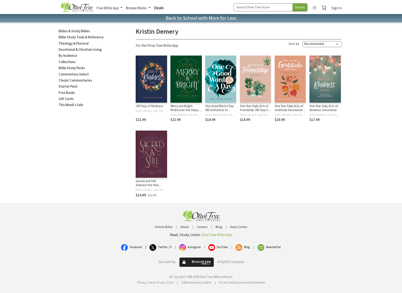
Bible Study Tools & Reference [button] (81, 37)
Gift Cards (66, 98)
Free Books (67, 92)
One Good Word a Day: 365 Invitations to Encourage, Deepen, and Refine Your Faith (219, 112)
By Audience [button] (68, 55)
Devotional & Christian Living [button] (80, 49)
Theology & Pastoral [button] (74, 43)
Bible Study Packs (72, 68)
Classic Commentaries (75, 80)
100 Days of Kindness (149, 106)
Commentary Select (74, 74)
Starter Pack (68, 86)
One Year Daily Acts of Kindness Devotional (323, 108)
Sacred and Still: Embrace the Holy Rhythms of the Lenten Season (151, 187)
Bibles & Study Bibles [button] (74, 31)
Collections (67, 62)
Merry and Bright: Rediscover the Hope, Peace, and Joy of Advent (184, 112)
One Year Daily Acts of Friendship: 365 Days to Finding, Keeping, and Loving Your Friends (255, 112)
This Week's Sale (71, 105)
